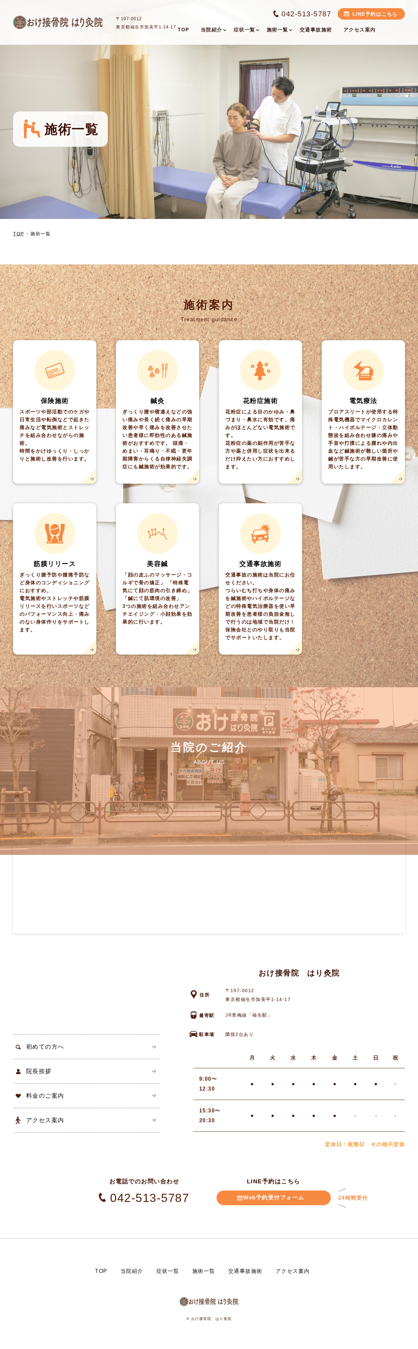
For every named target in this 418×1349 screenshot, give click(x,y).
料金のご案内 (45, 1095)
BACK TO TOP (409, 1340)
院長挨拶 (39, 1071)
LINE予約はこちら (375, 14)
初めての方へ (45, 1046)
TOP (101, 1271)
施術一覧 (203, 1271)
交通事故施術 (245, 1271)
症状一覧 (167, 1271)
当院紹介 (132, 1271)
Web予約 (273, 1197)
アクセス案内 (45, 1120)
